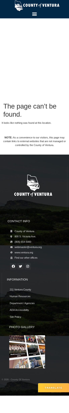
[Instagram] (27, 266)
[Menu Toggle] (34, 14)
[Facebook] (13, 266)
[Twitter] (20, 266)
